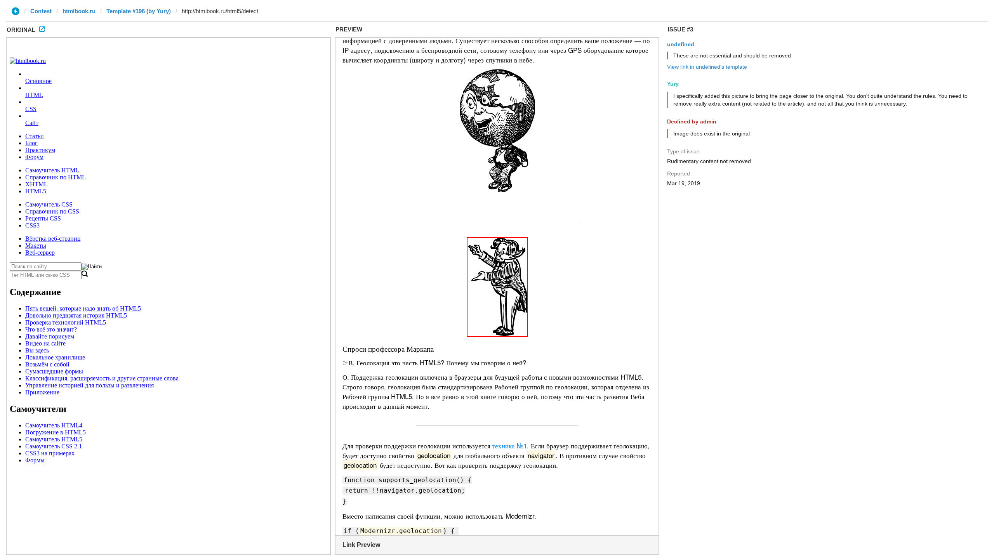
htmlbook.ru (79, 11)
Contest (41, 11)
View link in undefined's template (707, 67)
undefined (680, 44)
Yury (673, 84)
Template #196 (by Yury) (138, 11)
